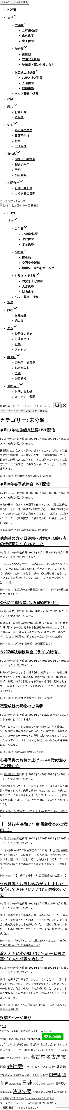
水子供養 (28, 41)
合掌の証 (26, 1058)
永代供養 (28, 35)
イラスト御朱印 (23, 1050)
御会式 (44, 1075)
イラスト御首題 (40, 1050)
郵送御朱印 (22, 164)
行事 (18, 141)
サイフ (10, 1057)
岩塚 (55, 1066)
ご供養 (19, 25)
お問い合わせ (23, 188)
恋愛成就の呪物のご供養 (21, 705)
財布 (46, 1098)
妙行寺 (8, 438)
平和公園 (18, 1075)
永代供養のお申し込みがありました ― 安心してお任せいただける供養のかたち (34, 889)
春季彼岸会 (6, 1091)
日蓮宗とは (22, 135)
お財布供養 (55, 1044)
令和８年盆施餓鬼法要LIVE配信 (27, 430)
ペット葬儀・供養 (26, 93)
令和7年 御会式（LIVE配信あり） (29, 602)
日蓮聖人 (61, 1083)
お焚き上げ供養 (32, 77)
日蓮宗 (30, 1082)
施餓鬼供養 (15, 1083)
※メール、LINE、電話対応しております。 (24, 1030)
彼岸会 (35, 1075)
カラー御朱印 (62, 1050)
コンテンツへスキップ (13, 201)
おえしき (6, 1044)
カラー (52, 1050)
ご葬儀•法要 (30, 30)
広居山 (28, 1075)
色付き (28, 1098)
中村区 (18, 1058)
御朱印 (55, 1074)
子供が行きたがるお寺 (37, 1067)
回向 (3, 1067)
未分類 (15, 438)
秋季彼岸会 (17, 1098)
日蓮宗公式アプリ (47, 1084)
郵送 (52, 1098)
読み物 (19, 117)
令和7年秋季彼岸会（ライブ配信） (30, 651)
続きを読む (26, 475)
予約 (18, 169)
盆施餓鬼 (50, 1092)
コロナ (3, 1058)
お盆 (43, 1044)
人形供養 (28, 83)
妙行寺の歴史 (23, 130)
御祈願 (19, 48)
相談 (10, 98)
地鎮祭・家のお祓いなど (38, 64)
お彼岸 (34, 1044)
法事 (17, 1091)
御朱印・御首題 (25, 159)
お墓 (26, 1045)
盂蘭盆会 (37, 1092)
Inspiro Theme (25, 1107)
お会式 (18, 1044)
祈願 (6, 1098)
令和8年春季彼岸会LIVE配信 (25, 484)
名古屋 (37, 1057)
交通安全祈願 (31, 59)
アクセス (20, 146)
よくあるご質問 (25, 193)
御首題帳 (20, 175)
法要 (26, 1091)
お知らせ (20, 112)
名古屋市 (56, 1057)
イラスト (8, 1050)
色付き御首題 (37, 1098)
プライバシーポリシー (13, 1102)
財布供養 (28, 88)
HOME (11, 9)
